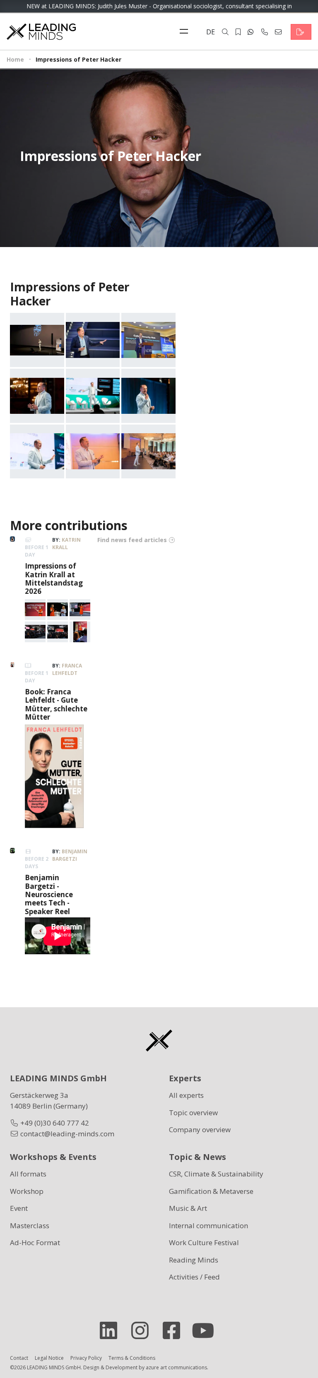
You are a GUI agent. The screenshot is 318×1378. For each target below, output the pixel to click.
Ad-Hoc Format (35, 1242)
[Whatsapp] (250, 32)
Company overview (200, 1129)
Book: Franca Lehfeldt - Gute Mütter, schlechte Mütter (56, 704)
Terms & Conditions (131, 1357)
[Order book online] (54, 775)
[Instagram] (143, 1330)
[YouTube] (206, 1330)
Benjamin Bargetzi (69, 855)
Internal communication (208, 1225)
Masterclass (29, 1225)
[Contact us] (301, 32)
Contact (19, 1357)
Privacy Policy (86, 1357)
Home (15, 59)
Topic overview (193, 1112)
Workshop (26, 1191)
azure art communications (176, 1367)
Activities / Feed (194, 1277)
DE (210, 31)
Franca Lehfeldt (67, 669)
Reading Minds (193, 1260)
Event (19, 1208)
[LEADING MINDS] (41, 31)
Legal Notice (49, 1357)
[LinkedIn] (112, 1330)
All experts (186, 1095)
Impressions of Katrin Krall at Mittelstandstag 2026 (54, 578)
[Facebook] (174, 1330)
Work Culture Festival (204, 1242)
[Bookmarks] (238, 32)
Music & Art (188, 1208)
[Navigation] (186, 32)
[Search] (225, 32)
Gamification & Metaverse (211, 1191)
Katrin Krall (66, 543)
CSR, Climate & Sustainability (216, 1174)
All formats (28, 1174)
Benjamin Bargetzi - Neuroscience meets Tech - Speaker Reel (49, 894)
